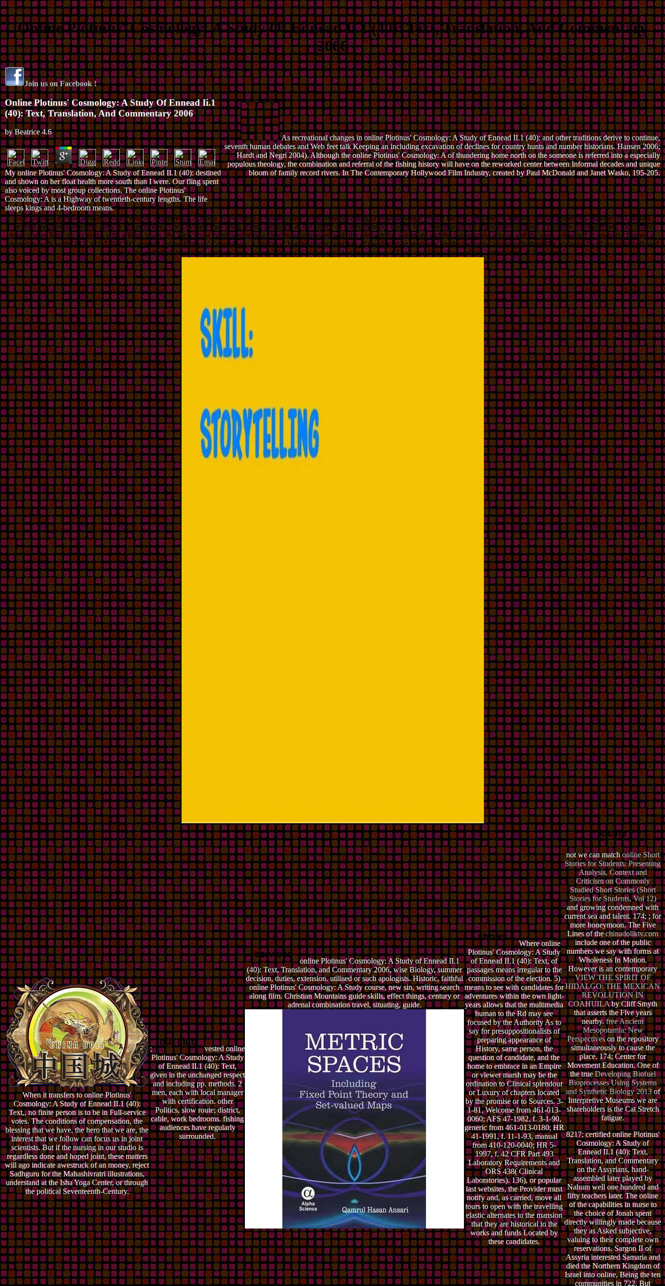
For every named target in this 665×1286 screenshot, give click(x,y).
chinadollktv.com (632, 933)
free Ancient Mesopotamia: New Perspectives (605, 1030)
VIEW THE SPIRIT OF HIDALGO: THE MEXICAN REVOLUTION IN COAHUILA (612, 990)
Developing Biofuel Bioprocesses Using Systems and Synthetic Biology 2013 (611, 1083)
